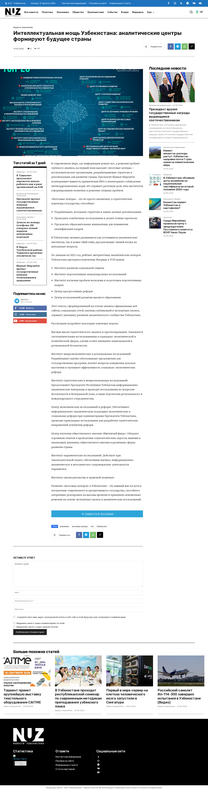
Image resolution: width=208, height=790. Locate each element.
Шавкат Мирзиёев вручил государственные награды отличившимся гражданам (28, 273)
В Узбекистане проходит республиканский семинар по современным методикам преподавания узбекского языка (78, 698)
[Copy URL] (192, 46)
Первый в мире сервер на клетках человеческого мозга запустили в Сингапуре (127, 696)
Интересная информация (27, 194)
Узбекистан (102, 526)
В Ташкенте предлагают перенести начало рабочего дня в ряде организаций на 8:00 (29, 181)
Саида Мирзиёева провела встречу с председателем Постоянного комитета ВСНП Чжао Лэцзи (177, 226)
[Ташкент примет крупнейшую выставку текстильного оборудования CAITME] (27, 670)
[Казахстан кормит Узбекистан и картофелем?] (155, 204)
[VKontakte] (194, 3)
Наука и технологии (23, 27)
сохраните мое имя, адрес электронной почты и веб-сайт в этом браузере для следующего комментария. (71, 617)
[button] (191, 12)
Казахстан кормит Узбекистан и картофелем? (174, 205)
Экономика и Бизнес (25, 217)
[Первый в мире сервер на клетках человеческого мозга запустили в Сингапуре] (129, 670)
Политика (167, 217)
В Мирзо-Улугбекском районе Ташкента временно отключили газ (29, 251)
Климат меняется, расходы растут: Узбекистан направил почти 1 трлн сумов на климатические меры (178, 158)
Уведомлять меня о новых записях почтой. (37, 627)
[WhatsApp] (185, 46)
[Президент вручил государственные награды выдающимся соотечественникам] (172, 87)
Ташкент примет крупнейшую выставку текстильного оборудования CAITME (22, 696)
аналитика (64, 526)
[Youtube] (200, 3)
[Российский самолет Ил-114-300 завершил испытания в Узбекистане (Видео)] (181, 670)
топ (92, 526)
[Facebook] (168, 3)
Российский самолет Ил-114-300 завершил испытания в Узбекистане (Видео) (179, 696)
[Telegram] (187, 3)
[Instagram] (175, 3)
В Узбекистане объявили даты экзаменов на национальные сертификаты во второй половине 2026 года (178, 183)
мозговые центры (80, 526)
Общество (20, 172)
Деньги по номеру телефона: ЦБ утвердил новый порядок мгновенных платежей (28, 230)
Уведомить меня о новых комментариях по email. (40, 623)
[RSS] (181, 3)
